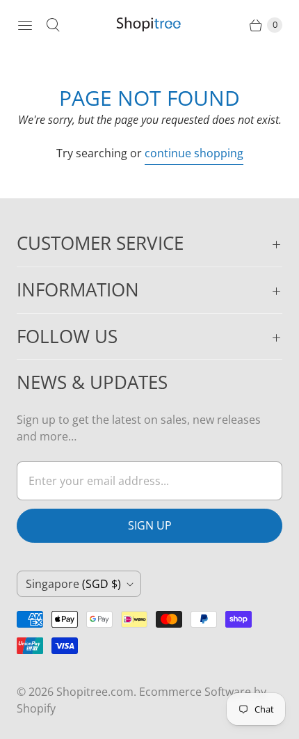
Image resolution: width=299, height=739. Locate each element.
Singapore (73, 583)
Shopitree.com (95, 691)
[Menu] (25, 25)
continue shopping (194, 153)
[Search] (53, 25)
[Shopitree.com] (149, 25)
